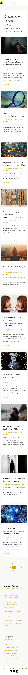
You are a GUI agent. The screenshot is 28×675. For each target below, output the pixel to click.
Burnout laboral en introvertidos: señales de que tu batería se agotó (14, 623)
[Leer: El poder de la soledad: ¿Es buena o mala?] (14, 252)
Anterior (14, 564)
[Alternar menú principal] (26, 2)
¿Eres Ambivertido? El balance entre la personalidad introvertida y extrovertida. (13, 321)
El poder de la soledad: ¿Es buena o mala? (14, 267)
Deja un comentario (8, 68)
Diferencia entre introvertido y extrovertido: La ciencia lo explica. (13, 531)
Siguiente (14, 570)
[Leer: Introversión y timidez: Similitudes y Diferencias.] (14, 412)
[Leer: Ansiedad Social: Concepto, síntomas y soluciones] (14, 464)
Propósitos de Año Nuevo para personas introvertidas (14, 163)
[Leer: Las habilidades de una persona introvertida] (14, 360)
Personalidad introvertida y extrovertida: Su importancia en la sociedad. (14, 215)
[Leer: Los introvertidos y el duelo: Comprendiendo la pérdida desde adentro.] (14, 45)
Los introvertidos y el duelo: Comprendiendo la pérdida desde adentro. (13, 62)
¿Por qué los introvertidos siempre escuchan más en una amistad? (13, 614)
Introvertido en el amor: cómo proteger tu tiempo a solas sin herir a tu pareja (13, 604)
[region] (14, 661)
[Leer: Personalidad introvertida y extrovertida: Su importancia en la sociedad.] (14, 198)
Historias (7, 645)
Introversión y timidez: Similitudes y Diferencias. (13, 427)
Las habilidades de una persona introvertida (12, 376)
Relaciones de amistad (11, 647)
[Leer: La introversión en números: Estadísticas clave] (14, 99)
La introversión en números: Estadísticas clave (14, 114)
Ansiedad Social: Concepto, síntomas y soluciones (14, 479)
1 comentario (6, 484)
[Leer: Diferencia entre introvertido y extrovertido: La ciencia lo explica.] (14, 514)
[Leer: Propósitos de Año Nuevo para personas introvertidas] (14, 150)
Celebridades (8, 639)
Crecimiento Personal (17, 484)
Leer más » (6, 84)
